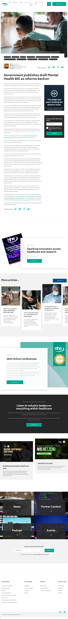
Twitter (60, 593)
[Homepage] (5, 4)
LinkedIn (60, 591)
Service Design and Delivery (9, 595)
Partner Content (28, 588)
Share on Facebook (58, 67)
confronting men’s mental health (26, 196)
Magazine (15, 2)
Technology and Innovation (9, 600)
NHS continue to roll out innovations (21, 200)
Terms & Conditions (45, 591)
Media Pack (36, 3)
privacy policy (46, 554)
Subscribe (58, 4)
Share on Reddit (62, 67)
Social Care (5, 598)
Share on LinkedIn (49, 67)
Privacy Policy (44, 588)
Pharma (4, 591)
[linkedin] (60, 612)
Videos (26, 593)
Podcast (21, 2)
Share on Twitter (53, 67)
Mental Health (5, 588)
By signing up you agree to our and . (55, 128)
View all (59, 281)
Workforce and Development (9, 602)
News (10, 2)
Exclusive (41, 2)
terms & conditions (53, 128)
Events (26, 2)
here (38, 203)
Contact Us (61, 586)
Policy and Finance (6, 593)
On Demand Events (31, 4)
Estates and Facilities (7, 586)
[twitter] (64, 612)
